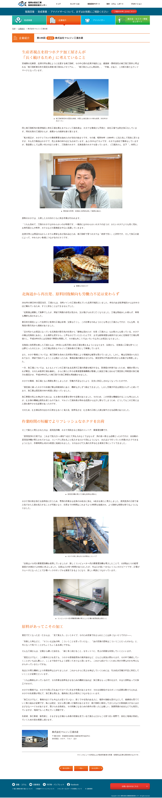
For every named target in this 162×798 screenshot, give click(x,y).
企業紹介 (21, 29)
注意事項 (89, 789)
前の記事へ (66, 768)
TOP (14, 29)
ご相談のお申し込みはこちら (124, 11)
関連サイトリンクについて (45, 789)
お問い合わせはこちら (130, 786)
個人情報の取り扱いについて (23, 789)
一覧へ (81, 768)
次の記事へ (95, 768)
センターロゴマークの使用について (70, 789)
